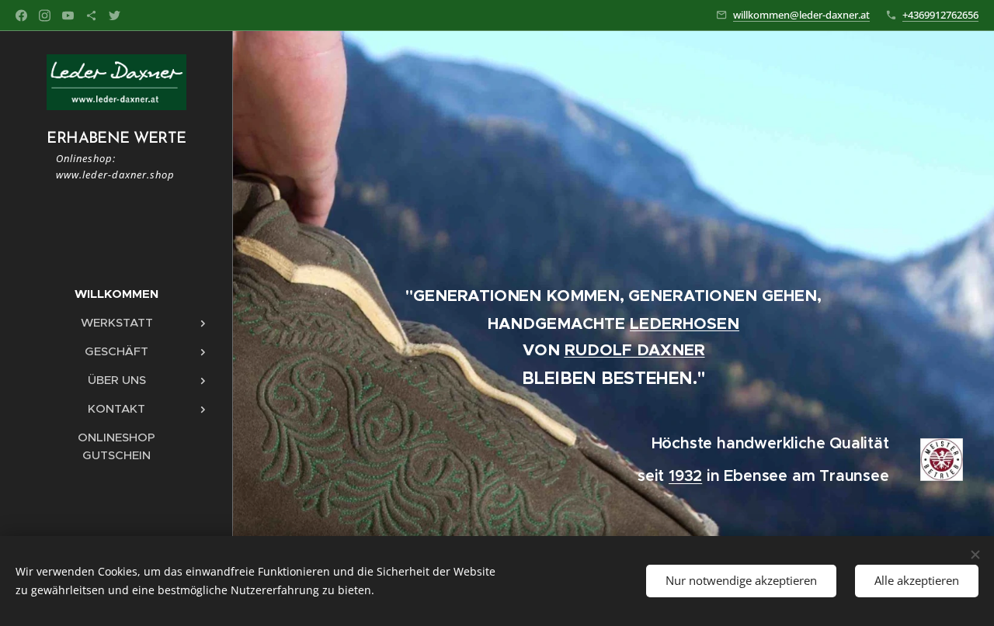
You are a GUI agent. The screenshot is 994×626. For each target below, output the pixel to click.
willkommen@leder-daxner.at (801, 15)
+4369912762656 (940, 15)
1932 (685, 476)
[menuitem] (116, 294)
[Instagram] (44, 15)
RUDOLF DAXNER (635, 350)
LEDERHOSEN (684, 323)
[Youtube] (68, 15)
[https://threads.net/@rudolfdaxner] (91, 15)
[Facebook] (21, 15)
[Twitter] (114, 15)
